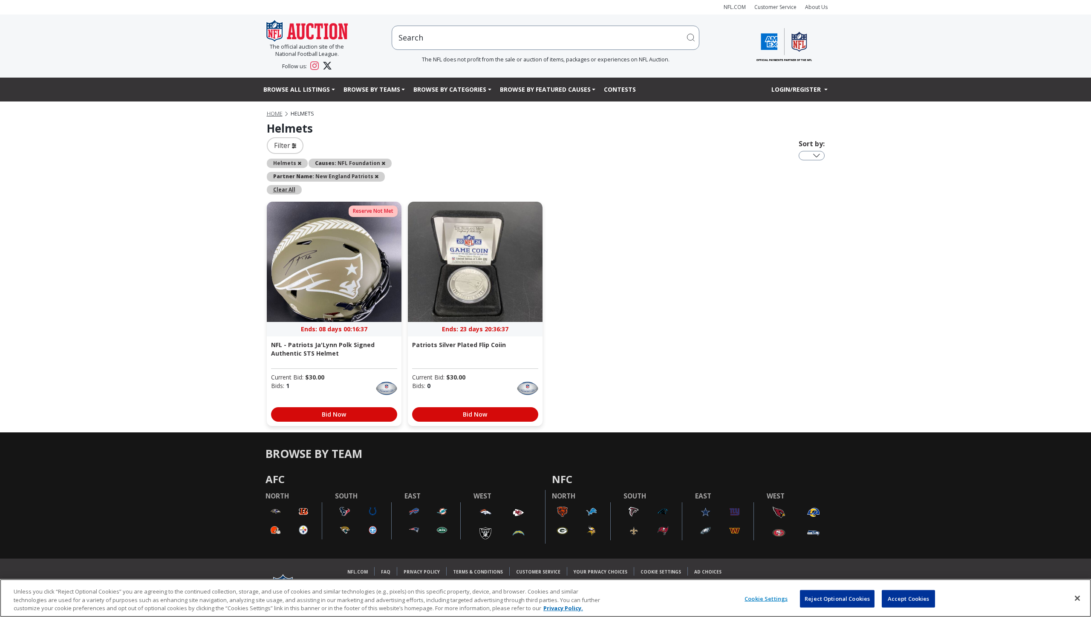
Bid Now (334, 414)
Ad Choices (708, 572)
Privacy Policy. (563, 608)
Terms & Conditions (478, 572)
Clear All (284, 189)
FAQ (385, 572)
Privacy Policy (422, 572)
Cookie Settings (661, 572)
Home (275, 113)
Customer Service (775, 7)
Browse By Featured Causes (545, 89)
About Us (816, 7)
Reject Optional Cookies (837, 598)
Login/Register (797, 89)
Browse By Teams (371, 89)
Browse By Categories (449, 89)
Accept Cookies (908, 598)
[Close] (1077, 598)
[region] (545, 598)
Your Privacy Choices (600, 572)
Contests (620, 89)
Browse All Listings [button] (296, 89)
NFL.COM (735, 7)
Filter (283, 145)
